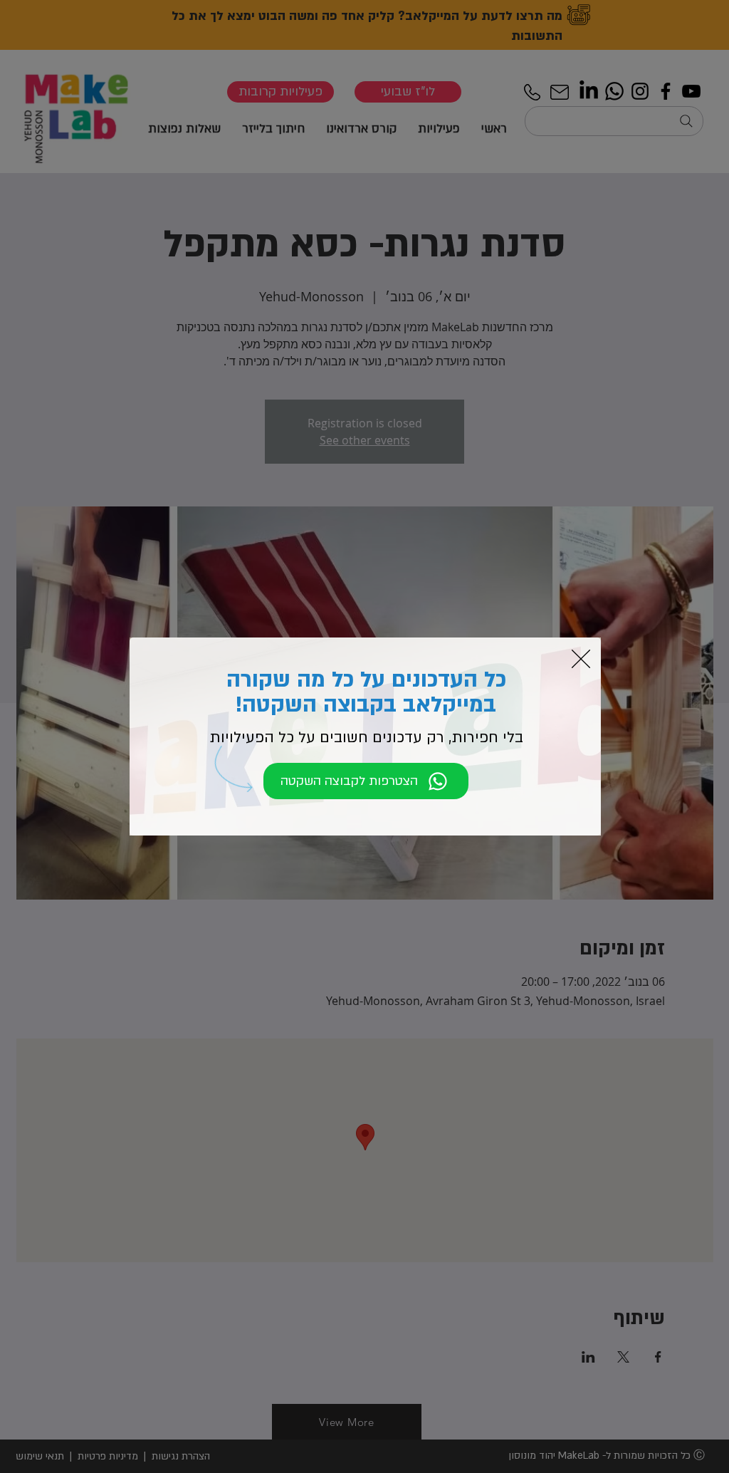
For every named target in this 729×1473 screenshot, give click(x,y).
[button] (581, 659)
